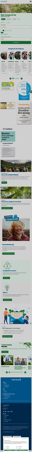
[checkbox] (5, 446)
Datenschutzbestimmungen (25, 438)
